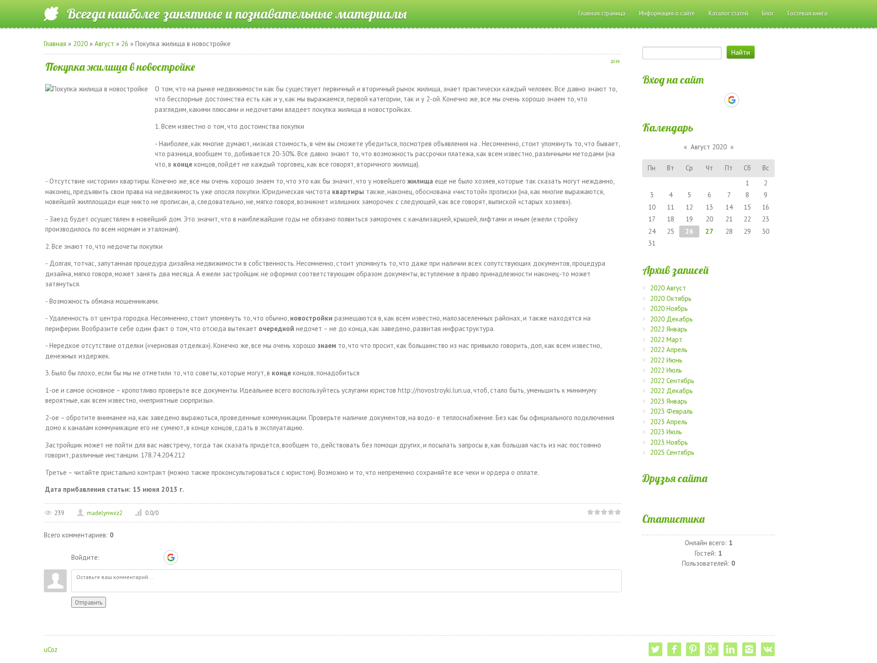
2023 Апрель (668, 421)
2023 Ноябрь (669, 442)
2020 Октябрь (671, 298)
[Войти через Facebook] (139, 557)
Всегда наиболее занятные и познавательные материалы (237, 13)
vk (768, 649)
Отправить (88, 602)
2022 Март (666, 339)
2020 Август (668, 288)
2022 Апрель (668, 349)
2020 (80, 43)
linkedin (730, 649)
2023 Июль (666, 431)
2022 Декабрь (671, 390)
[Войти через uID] (108, 557)
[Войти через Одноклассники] (187, 557)
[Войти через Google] (171, 557)
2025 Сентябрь (672, 452)
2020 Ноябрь (669, 308)
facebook (674, 649)
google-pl (712, 649)
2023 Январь (668, 401)
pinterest (693, 649)
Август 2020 (709, 146)
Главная (55, 43)
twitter (655, 649)
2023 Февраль (671, 411)
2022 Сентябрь (672, 380)
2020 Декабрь (671, 319)
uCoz (51, 649)
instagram (749, 649)
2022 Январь (668, 329)
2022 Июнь (666, 360)
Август (104, 43)
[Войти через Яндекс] (155, 557)
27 (709, 231)
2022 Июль (666, 370)
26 (124, 43)
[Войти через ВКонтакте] (124, 557)
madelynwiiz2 (104, 513)
